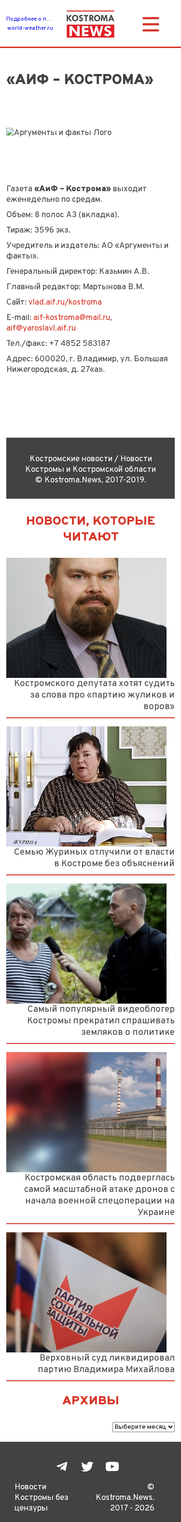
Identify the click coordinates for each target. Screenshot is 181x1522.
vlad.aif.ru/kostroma (65, 302)
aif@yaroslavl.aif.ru (41, 328)
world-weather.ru (30, 28)
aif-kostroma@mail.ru (71, 318)
